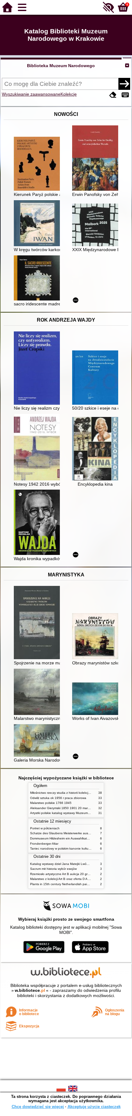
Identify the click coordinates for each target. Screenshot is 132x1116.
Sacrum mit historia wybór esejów (53, 868)
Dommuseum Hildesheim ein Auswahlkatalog (61, 838)
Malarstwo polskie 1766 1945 (51, 803)
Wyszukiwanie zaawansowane (31, 94)
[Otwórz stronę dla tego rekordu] (38, 164)
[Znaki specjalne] (125, 95)
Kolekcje (68, 94)
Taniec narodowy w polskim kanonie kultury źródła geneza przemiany (78, 848)
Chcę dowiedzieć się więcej (38, 1106)
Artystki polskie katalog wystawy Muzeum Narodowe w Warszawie (76, 813)
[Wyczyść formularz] (113, 95)
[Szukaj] (124, 84)
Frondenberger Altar (44, 843)
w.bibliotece (30, 990)
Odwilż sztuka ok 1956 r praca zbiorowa (58, 798)
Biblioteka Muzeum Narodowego (61, 65)
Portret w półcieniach (45, 828)
